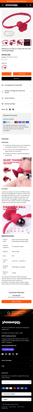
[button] (30, 5)
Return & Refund (12, 406)
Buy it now (16, 78)
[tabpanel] (16, 213)
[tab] (5, 138)
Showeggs (7, 404)
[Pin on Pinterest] (13, 109)
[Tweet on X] (6, 109)
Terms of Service (20, 406)
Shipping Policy (5, 408)
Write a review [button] (16, 301)
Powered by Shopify (14, 404)
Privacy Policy (4, 406)
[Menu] (2, 5)
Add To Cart (22, 74)
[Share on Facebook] (10, 109)
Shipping (4, 57)
